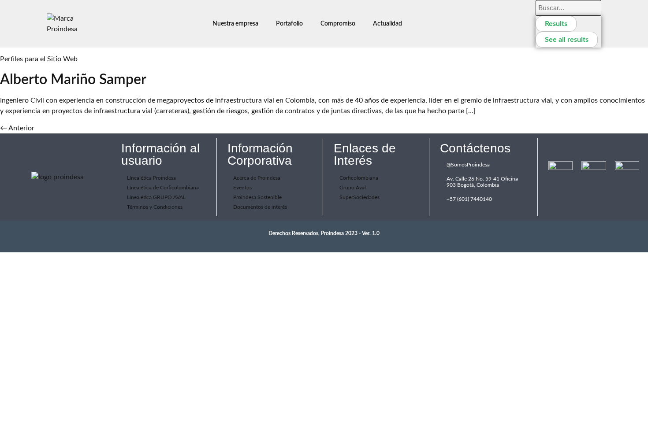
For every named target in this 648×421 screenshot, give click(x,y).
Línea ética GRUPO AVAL (156, 197)
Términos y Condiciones (154, 207)
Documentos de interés (260, 207)
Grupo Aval (352, 187)
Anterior (17, 128)
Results (556, 23)
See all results (566, 39)
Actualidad (387, 24)
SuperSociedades (359, 197)
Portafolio (289, 24)
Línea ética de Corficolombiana (163, 187)
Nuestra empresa (235, 24)
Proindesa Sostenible (257, 197)
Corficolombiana (358, 178)
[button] (237, 23)
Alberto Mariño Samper (73, 80)
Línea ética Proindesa (151, 178)
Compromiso (337, 24)
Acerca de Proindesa (256, 178)
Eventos (242, 187)
